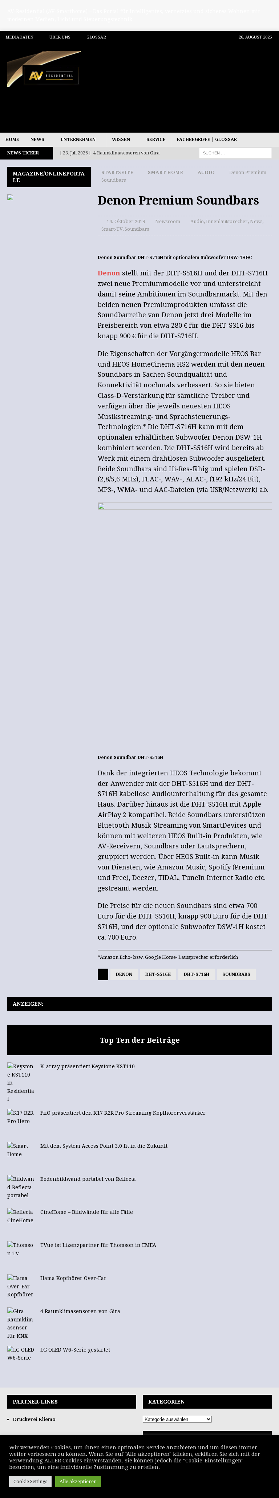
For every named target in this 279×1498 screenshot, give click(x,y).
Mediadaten (19, 37)
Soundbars (137, 229)
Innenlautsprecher (227, 221)
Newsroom (167, 221)
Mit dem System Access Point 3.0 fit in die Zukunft (103, 1146)
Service (156, 139)
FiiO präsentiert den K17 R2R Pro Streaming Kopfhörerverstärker (123, 1113)
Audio (197, 221)
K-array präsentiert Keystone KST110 (87, 1066)
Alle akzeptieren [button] (78, 1481)
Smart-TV (111, 229)
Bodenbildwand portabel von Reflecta (88, 1179)
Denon (109, 273)
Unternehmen (78, 139)
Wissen (121, 139)
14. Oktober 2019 (126, 221)
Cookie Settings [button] (30, 1481)
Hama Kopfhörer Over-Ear (73, 1278)
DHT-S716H (196, 974)
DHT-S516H (158, 974)
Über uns (59, 37)
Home (12, 139)
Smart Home (165, 172)
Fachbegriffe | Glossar (207, 139)
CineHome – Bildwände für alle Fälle (86, 1212)
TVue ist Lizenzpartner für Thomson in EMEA (98, 1245)
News (37, 139)
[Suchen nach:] (235, 153)
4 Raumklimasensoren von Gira (80, 1311)
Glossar (96, 37)
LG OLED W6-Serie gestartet (75, 1350)
